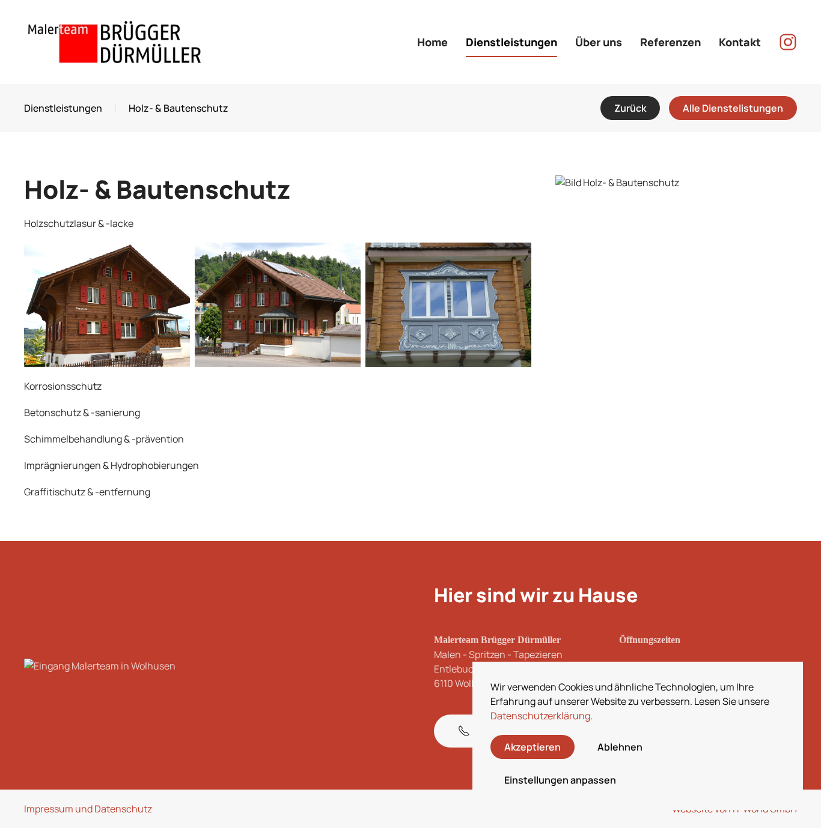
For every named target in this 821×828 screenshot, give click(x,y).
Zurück (630, 108)
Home (432, 42)
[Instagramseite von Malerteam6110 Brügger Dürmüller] (788, 41)
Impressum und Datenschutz (88, 808)
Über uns (598, 42)
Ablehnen (619, 747)
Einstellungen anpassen (560, 780)
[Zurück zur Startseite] (114, 42)
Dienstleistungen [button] (511, 42)
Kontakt (740, 42)
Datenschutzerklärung (540, 715)
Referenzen (670, 42)
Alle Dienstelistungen (733, 108)
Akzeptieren (532, 747)
